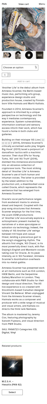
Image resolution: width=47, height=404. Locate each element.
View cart (24, 4)
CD (35, 329)
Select (12, 392)
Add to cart (23, 81)
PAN (4, 4)
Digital (5, 332)
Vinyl (13, 332)
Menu (42, 4)
